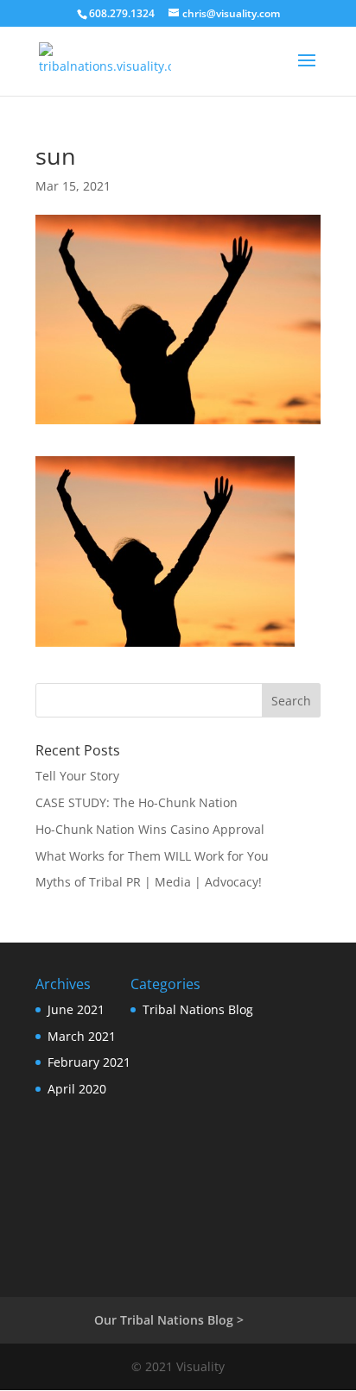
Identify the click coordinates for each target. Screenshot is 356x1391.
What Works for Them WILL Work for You (152, 856)
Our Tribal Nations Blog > (169, 1320)
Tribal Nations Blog (198, 1009)
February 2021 (89, 1062)
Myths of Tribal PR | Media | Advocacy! (148, 882)
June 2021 (76, 1009)
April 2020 (77, 1089)
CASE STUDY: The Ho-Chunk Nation (136, 802)
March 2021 (82, 1036)
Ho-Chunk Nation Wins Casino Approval (149, 829)
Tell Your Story (77, 776)
